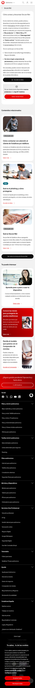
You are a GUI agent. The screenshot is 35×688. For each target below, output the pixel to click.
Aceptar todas (17, 678)
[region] (17, 663)
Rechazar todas (17, 683)
